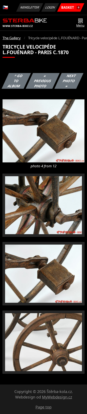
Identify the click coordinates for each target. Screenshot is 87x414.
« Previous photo (42, 80)
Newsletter (29, 7)
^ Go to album (15, 80)
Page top (43, 407)
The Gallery (12, 37)
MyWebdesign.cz (57, 397)
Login (50, 7)
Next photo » (69, 80)
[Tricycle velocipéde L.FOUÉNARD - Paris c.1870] (43, 130)
